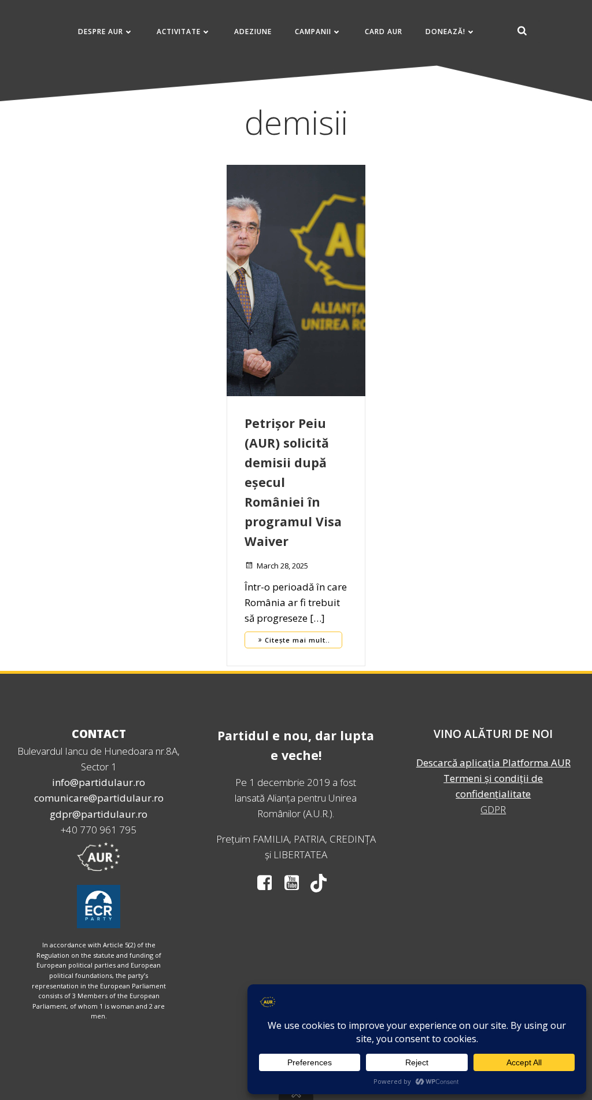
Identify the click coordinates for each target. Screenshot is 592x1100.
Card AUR (383, 31)
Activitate (179, 31)
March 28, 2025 (282, 565)
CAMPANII (313, 31)
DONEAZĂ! (445, 31)
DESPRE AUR (100, 31)
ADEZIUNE (253, 31)
